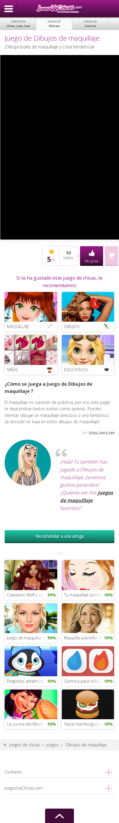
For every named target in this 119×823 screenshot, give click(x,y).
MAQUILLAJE (18, 326)
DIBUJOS (72, 326)
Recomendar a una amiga (60, 536)
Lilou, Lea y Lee (101, 432)
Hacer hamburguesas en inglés (89, 724)
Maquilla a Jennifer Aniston (88, 638)
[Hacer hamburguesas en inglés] (88, 704)
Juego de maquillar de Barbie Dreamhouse (32, 638)
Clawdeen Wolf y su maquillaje (32, 595)
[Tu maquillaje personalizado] (88, 574)
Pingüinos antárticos (25, 681)
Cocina (90, 24)
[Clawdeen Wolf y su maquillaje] (31, 574)
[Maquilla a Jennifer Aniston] (88, 617)
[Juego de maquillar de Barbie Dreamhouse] (31, 617)
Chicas (54, 24)
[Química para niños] (88, 661)
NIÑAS (12, 369)
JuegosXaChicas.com (59, 8)
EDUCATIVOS (76, 369)
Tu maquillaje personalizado (89, 595)
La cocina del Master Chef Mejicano (32, 724)
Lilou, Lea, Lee (18, 24)
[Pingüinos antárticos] (31, 661)
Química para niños (82, 681)
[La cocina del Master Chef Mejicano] (31, 704)
